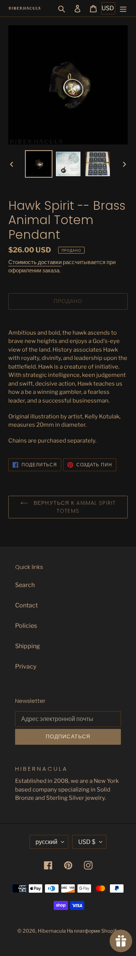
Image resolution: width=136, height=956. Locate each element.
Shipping (27, 646)
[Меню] (123, 8)
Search (25, 585)
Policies (26, 625)
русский (46, 841)
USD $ (87, 841)
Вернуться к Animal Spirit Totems (74, 507)
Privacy (25, 666)
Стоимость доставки (35, 262)
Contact (26, 605)
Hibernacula (52, 931)
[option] (38, 164)
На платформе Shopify (93, 931)
